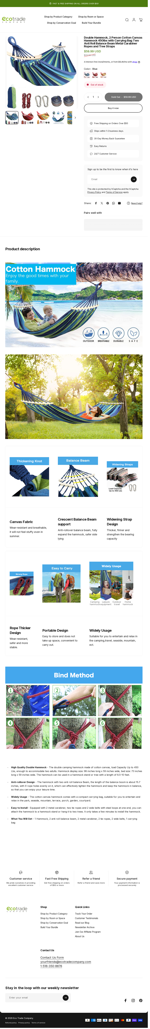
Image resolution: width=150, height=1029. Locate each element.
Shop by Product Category (54, 913)
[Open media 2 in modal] (41, 72)
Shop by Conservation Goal (54, 922)
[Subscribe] (134, 179)
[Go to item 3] (43, 117)
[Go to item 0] (11, 117)
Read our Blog (82, 922)
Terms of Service (114, 192)
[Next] (71, 77)
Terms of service (38, 1023)
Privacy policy (24, 1023)
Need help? (137, 203)
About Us (79, 936)
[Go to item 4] (58, 117)
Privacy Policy (94, 192)
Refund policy (11, 1023)
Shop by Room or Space (52, 918)
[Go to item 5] (74, 117)
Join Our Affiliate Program (88, 931)
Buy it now (113, 108)
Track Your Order (83, 913)
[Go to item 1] (27, 117)
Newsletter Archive (84, 927)
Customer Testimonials (86, 918)
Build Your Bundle (49, 927)
